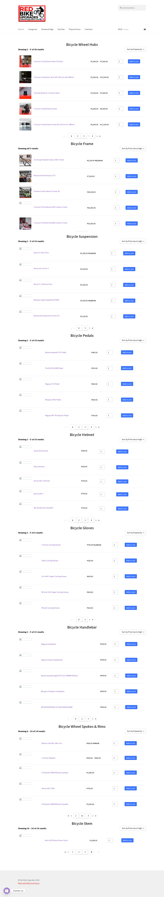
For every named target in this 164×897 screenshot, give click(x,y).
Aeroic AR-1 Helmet (42, 481)
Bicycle (21, 29)
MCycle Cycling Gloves (51, 608)
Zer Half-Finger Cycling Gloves (54, 576)
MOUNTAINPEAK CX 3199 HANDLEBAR (56, 707)
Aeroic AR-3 (38, 493)
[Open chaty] (6, 890)
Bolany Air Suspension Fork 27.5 (47, 315)
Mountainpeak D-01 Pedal (55, 352)
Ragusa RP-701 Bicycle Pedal (57, 415)
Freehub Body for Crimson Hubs (47, 93)
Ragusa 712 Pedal (52, 384)
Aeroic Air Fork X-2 (41, 268)
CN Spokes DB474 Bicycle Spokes (55, 772)
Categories (32, 29)
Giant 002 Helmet (41, 451)
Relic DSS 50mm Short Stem (56, 840)
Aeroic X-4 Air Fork (41, 252)
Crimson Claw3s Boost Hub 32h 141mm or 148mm (54, 124)
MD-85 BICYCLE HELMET (44, 508)
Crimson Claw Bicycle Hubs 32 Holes (48, 61)
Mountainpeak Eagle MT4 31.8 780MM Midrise (59, 675)
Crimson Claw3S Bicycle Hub (45, 108)
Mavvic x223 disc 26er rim (52, 743)
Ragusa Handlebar (48, 644)
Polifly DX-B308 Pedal (54, 368)
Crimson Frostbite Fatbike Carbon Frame (50, 223)
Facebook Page (47, 29)
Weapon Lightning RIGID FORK (46, 300)
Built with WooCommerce (28, 883)
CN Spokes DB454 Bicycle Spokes (55, 804)
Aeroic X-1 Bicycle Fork (43, 284)
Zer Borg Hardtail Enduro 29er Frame (49, 159)
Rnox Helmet (39, 466)
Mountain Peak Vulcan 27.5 (44, 175)
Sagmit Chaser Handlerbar (52, 660)
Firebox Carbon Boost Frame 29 (47, 191)
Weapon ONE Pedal (53, 399)
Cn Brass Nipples (48, 758)
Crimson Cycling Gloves (51, 545)
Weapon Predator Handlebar (53, 691)
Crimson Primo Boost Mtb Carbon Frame (50, 207)
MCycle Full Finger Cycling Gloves (55, 592)
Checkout (89, 29)
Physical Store (75, 29)
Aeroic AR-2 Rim (48, 788)
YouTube (61, 29)
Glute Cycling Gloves (50, 560)
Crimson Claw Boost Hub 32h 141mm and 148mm (54, 77)
